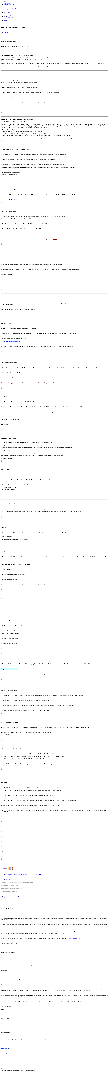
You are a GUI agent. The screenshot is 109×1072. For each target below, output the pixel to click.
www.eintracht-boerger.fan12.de (11, 341)
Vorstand (55, 102)
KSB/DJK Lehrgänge (12, 8)
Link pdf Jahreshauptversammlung (9, 669)
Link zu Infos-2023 (5, 1048)
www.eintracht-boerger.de (75, 938)
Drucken (6, 32)
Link (15, 199)
